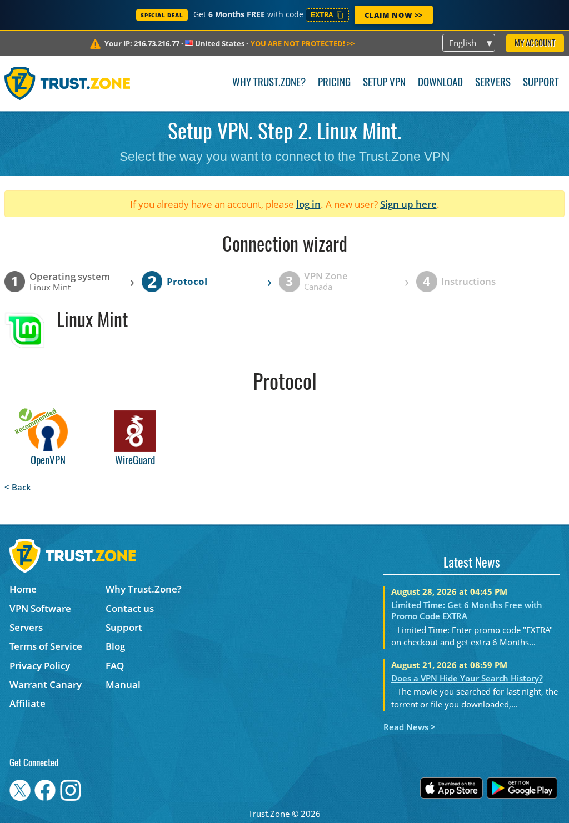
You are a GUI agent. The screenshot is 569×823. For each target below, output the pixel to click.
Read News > (409, 726)
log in (308, 204)
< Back (17, 487)
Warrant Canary (45, 684)
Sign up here (408, 204)
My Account (535, 43)
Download (440, 83)
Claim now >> (394, 15)
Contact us (130, 608)
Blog (115, 646)
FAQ (115, 665)
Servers (493, 83)
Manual (123, 684)
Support (541, 83)
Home (23, 589)
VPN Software (40, 608)
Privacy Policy (39, 665)
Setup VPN (384, 83)
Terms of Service (45, 646)
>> (303, 43)
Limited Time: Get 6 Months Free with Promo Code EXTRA (466, 610)
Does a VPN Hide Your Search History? (467, 678)
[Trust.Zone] (67, 83)
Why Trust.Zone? (269, 83)
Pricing (334, 83)
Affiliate (27, 703)
